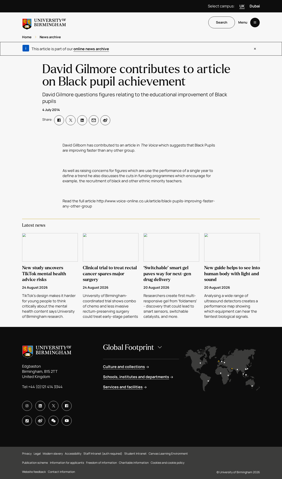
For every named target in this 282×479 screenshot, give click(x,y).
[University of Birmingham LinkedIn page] (40, 406)
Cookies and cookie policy (167, 463)
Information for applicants (67, 463)
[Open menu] (255, 22)
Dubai (255, 6)
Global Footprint (128, 347)
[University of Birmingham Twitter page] (53, 406)
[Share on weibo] (105, 120)
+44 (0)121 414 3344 (45, 386)
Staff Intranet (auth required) (102, 453)
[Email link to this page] (94, 120)
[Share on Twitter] (71, 120)
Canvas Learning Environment (168, 453)
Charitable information (134, 463)
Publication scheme (35, 463)
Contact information (61, 472)
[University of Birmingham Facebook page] (67, 406)
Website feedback (34, 472)
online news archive (91, 48)
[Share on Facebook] (59, 120)
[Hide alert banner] (255, 49)
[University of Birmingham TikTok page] (27, 421)
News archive (50, 37)
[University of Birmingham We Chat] (53, 421)
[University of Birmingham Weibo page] (40, 421)
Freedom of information (101, 463)
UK (242, 6)
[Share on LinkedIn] (82, 120)
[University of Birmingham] (44, 22)
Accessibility (73, 453)
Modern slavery (53, 453)
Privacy (27, 453)
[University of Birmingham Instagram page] (27, 406)
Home (27, 37)
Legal (37, 453)
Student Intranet (135, 453)
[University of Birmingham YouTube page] (67, 421)
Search (221, 22)
